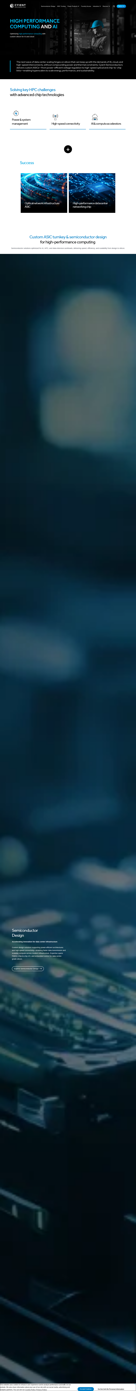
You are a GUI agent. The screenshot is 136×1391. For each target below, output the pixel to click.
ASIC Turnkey (61, 6)
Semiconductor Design (48, 6)
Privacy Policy (41, 1390)
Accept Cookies (85, 1389)
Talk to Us (121, 6)
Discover (106, 6)
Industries (96, 6)
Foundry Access (86, 6)
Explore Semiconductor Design (26, 969)
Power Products (73, 6)
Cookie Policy (30, 1390)
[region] (68, 1387)
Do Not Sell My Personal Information (111, 1389)
